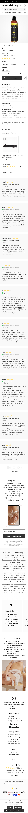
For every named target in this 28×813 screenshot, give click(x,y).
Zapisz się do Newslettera (14, 536)
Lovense (6, 577)
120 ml (7, 70)
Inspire (23, 569)
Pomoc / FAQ (14, 739)
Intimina (14, 571)
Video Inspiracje (14, 755)
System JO (12, 590)
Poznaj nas (14, 752)
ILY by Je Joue (16, 569)
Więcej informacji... (14, 804)
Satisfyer (6, 586)
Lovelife (23, 575)
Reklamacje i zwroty (14, 737)
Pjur (12, 584)
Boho (14, 560)
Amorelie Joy (14, 555)
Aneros (21, 555)
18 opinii (13, 58)
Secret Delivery (14, 586)
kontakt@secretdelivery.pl (14, 721)
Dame (9, 562)
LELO (4, 575)
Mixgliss (13, 580)
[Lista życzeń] (21, 5)
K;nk (11, 573)
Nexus (19, 580)
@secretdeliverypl (13, 643)
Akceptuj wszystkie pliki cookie (14, 811)
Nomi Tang (6, 582)
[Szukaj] (24, 9)
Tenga (18, 590)
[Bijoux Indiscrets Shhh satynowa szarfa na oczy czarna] (10, 144)
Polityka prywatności (14, 743)
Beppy (18, 558)
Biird (22, 558)
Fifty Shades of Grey (10, 564)
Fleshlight (20, 564)
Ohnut (19, 582)
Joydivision (6, 573)
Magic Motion (14, 577)
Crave (18, 560)
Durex (18, 562)
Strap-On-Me (16, 588)
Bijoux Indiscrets (7, 560)
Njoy (23, 580)
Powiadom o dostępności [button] (12, 78)
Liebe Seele (10, 575)
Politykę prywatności (13, 545)
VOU (22, 590)
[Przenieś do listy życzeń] (24, 78)
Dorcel (14, 562)
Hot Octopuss (7, 569)
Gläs (11, 566)
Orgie (23, 582)
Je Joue (23, 571)
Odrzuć (10, 807)
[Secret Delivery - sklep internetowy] (11, 5)
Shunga (5, 588)
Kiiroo (23, 573)
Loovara (17, 575)
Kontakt (14, 759)
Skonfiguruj (18, 807)
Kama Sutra (17, 573)
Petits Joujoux (6, 584)
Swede (6, 590)
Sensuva (22, 586)
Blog (14, 757)
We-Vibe (6, 593)
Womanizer (13, 593)
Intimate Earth (7, 46)
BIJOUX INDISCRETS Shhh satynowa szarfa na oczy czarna (12, 156)
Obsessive (13, 582)
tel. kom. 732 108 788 (14, 719)
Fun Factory (6, 566)
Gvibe (15, 566)
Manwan (21, 577)
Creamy (23, 560)
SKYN (9, 588)
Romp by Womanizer (20, 584)
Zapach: (4, 61)
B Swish (12, 558)
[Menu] (2, 9)
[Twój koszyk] (25, 5)
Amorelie (7, 555)
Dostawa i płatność (14, 735)
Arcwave (6, 558)
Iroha (19, 571)
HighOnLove (21, 566)
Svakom (23, 588)
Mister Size (7, 580)
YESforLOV (21, 593)
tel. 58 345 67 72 (14, 716)
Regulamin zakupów (14, 741)
